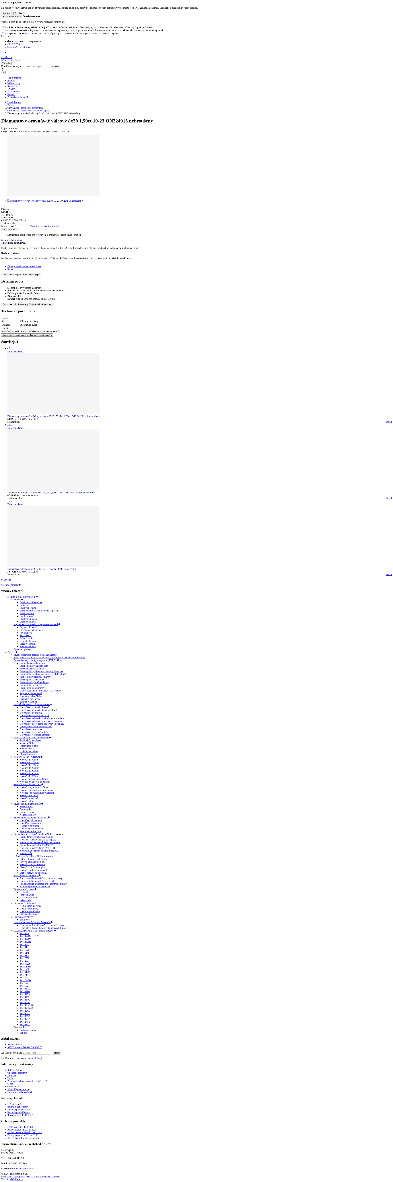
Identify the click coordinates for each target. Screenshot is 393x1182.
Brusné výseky (27, 812)
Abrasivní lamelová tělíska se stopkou (38, 839)
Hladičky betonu (28, 641)
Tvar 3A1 (24, 950)
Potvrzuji (5, 36)
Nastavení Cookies (50, 1176)
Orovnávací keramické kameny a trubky (39, 710)
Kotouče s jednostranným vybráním (37, 790)
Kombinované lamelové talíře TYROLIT (40, 850)
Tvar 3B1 (24, 952)
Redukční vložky (28, 1030)
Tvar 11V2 (25, 994)
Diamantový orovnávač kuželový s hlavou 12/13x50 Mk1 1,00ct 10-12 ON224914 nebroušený (53, 416)
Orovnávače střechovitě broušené (36, 726)
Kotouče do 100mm (29, 762)
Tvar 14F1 (25, 1021)
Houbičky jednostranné (31, 820)
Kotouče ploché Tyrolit (18, 1109)
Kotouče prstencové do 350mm (35, 781)
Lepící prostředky (22, 917)
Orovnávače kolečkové (31, 712)
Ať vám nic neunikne (12, 1052)
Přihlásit (56, 1053)
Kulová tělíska (27, 748)
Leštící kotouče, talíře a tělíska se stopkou (34, 856)
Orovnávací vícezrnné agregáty (35, 734)
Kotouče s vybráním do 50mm (34, 787)
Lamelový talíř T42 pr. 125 (20, 1127)
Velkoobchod (13, 91)
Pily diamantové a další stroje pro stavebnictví (36, 624)
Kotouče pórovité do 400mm (34, 779)
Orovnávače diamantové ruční (34, 715)
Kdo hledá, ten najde (11, 66)
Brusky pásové (27, 613)
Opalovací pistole (22, 649)
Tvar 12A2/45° (27, 1008)
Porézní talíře (26, 853)
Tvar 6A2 (24, 977)
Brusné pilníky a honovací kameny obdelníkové (43, 674)
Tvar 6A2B (25, 980)
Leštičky (24, 605)
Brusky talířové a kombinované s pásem (39, 610)
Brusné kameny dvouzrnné (33, 663)
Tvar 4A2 (24, 961)
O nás (10, 1084)
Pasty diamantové (28, 897)
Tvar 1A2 (24, 944)
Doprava (11, 1075)
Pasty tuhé (25, 892)
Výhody (11, 89)
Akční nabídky (14, 1044)
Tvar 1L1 (24, 947)
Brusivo (11, 652)
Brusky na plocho (28, 619)
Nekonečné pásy (28, 814)
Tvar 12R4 (25, 1013)
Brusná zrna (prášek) (24, 903)
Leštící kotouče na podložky (33, 872)
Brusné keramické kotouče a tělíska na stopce (35, 654)
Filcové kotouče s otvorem (32, 864)
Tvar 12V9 (25, 1019)
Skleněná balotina (28, 914)
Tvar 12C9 (25, 1010)
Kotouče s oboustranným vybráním (37, 792)
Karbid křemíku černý (30, 906)
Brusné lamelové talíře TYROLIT (36, 845)
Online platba (13, 1086)
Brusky (17, 599)
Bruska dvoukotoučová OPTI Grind (24, 1132)
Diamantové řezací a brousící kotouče (32, 922)
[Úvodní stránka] (10, 60)
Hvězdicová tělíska (29, 751)
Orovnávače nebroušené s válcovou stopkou (41, 721)
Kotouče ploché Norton (18, 1112)
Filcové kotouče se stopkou (33, 867)
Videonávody (13, 83)
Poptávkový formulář (17, 97)
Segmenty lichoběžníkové (32, 696)
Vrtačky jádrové (27, 643)
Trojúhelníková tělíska (30, 740)
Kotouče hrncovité (29, 795)
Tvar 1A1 (24, 933)
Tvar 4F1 (24, 975)
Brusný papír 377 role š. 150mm (23, 1138)
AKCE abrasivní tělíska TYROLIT (24, 1047)
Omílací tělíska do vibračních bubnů (31, 737)
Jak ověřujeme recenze (18, 1089)
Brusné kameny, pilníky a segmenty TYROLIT (37, 660)
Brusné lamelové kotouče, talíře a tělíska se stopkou (39, 834)
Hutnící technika (28, 646)
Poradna (11, 80)
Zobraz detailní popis (11, 240)
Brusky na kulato (28, 621)
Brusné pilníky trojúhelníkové (34, 682)
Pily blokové (26, 632)
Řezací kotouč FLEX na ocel (21, 1129)
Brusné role (25, 809)
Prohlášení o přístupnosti (13, 1176)
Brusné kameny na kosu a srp (34, 666)
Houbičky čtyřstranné (30, 826)
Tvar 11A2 (25, 988)
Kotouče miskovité (29, 798)
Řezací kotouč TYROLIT (20, 1115)
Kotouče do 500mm (29, 776)
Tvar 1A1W (25, 939)
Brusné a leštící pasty (24, 889)
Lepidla (23, 1032)
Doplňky (18, 1027)
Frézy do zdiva (27, 638)
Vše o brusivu (14, 77)
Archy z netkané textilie (31, 828)
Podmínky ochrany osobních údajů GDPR (28, 1081)
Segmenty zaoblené (29, 701)
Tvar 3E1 (24, 955)
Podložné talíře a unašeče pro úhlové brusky (41, 878)
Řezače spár (25, 635)
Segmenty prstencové (30, 699)
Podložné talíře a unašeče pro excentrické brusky (43, 883)
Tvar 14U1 (25, 1024)
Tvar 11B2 (25, 991)
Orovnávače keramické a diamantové (32, 704)
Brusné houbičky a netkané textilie (31, 817)
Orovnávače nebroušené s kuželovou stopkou (42, 718)
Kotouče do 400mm (29, 773)
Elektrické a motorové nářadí (21, 597)
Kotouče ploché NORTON (27, 757)
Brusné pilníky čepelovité (32, 679)
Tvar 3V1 (24, 958)
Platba (10, 1078)
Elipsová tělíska (27, 754)
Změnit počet (7, 226)
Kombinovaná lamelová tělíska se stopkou (40, 842)
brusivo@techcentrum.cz (22, 1168)
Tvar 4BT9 (25, 966)
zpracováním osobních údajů (28, 1058)
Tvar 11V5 (25, 997)
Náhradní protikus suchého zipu (35, 886)
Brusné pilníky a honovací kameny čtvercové (41, 671)
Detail (389, 421)
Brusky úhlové (27, 616)
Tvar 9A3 (24, 986)
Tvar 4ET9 (25, 972)
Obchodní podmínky (17, 1072)
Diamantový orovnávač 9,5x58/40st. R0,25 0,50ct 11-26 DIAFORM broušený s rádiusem (51, 492)
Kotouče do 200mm (29, 768)
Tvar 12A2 (25, 1002)
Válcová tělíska (27, 743)
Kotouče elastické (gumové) (33, 870)
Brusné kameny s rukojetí (32, 668)
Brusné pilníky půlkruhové (33, 688)
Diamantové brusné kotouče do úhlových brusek (43, 928)
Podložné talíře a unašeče (26, 875)
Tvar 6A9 (24, 983)
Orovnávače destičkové (31, 729)
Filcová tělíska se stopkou (32, 861)
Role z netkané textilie (30, 831)
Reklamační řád (15, 1070)
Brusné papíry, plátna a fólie (27, 803)
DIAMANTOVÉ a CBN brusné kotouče (34, 930)
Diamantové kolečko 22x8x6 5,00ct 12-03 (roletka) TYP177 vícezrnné (41, 569)
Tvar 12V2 (25, 1016)
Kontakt (11, 94)
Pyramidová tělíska (29, 746)
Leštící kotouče (14, 1104)
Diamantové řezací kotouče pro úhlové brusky (42, 925)
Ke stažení (12, 86)
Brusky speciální (28, 608)
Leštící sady (25, 900)
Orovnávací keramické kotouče (35, 707)
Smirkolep (25, 919)
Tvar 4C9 (24, 969)
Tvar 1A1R (25, 941)
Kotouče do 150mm (29, 765)
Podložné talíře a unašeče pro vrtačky (38, 881)
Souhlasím (19, 13)
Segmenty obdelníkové (31, 693)
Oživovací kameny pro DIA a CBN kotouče (41, 690)
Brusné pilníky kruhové (31, 685)
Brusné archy (26, 806)
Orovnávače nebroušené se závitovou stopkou (42, 723)
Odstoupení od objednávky (20, 1092)
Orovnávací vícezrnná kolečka (34, 732)
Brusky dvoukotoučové (31, 602)
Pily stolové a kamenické (32, 630)
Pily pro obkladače (29, 627)
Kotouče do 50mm (29, 759)
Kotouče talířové (28, 801)
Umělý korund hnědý (30, 911)
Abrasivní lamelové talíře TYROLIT (37, 848)
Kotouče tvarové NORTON (27, 784)
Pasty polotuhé (27, 895)
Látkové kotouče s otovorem (33, 859)
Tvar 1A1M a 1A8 (29, 936)
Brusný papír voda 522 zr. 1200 (22, 1135)
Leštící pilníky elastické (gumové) (36, 677)
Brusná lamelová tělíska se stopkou (37, 837)
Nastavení (7, 13)
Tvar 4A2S (25, 963)
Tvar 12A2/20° (27, 1005)
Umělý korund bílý (29, 908)
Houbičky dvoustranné (31, 823)
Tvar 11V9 (25, 999)
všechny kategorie (10, 585)
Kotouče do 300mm (29, 770)
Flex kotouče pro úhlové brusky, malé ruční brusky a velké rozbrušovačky (49, 657)
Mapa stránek (33, 1176)
